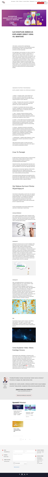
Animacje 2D (14, 243)
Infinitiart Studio (6, 456)
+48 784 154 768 (6, 461)
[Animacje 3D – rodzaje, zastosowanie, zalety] (30, 408)
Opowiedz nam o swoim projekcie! (17, 454)
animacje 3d (27, 416)
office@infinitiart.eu (7, 451)
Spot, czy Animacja (16, 282)
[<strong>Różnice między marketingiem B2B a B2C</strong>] (18, 424)
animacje (32, 415)
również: (19, 402)
